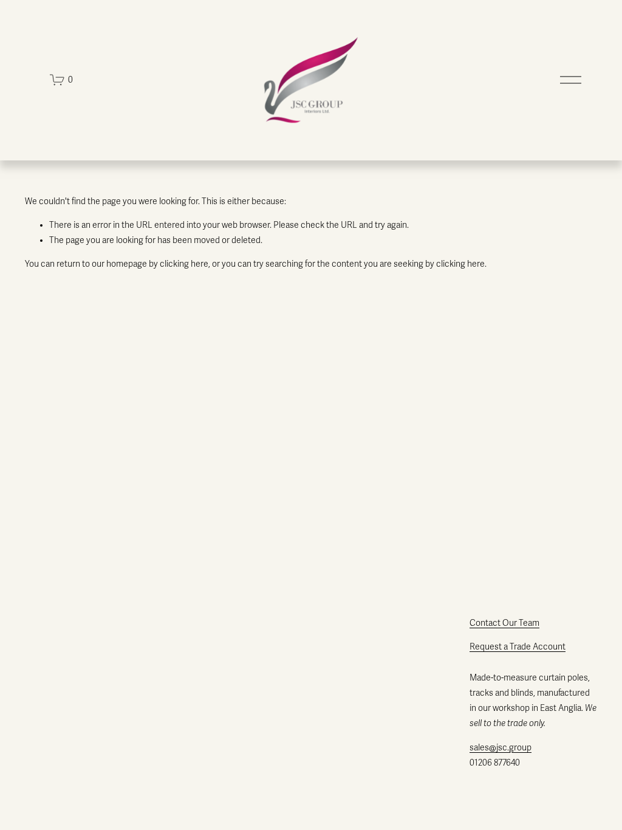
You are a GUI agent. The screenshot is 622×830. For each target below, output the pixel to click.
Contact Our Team (504, 623)
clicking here (184, 264)
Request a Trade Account (518, 647)
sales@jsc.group (500, 748)
